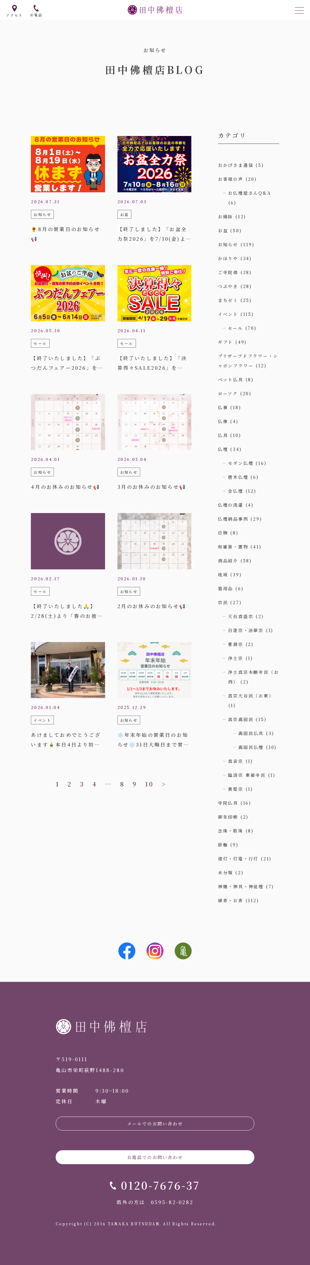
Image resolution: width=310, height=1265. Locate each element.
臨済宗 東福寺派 (246, 775)
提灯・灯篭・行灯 (238, 859)
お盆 (223, 230)
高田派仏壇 (251, 747)
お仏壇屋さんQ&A (249, 193)
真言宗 (235, 761)
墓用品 (225, 588)
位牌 (223, 533)
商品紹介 (228, 561)
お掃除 (225, 217)
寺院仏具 (228, 803)
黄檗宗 (235, 789)
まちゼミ (228, 300)
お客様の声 (230, 179)
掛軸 (223, 845)
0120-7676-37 (160, 1185)
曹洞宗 (235, 644)
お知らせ (228, 244)
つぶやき (228, 286)
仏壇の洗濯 (230, 505)
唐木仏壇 (238, 477)
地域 (223, 574)
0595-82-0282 (172, 1202)
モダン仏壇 (240, 463)
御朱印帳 (228, 817)
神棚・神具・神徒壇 (241, 886)
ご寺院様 (228, 272)
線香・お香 (230, 900)
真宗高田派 (240, 719)
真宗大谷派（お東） (251, 696)
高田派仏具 (251, 733)
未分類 (225, 872)
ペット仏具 (230, 379)
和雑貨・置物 (233, 547)
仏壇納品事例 (233, 519)
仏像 (223, 421)
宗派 (223, 602)
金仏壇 (235, 491)
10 (149, 784)
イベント (228, 314)
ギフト (225, 342)
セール (235, 328)
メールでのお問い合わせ (155, 1124)
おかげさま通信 (236, 165)
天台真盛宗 (240, 616)
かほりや (228, 258)
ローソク (228, 393)
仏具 (223, 435)
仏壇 (223, 449)
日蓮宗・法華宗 (246, 630)
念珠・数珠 (230, 831)
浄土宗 (235, 658)
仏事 (223, 407)
